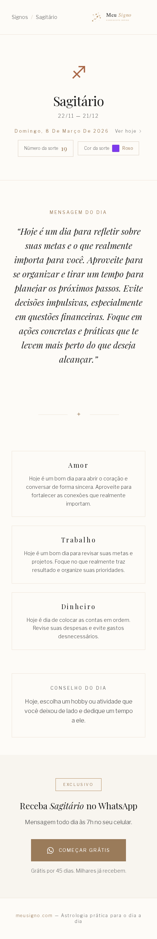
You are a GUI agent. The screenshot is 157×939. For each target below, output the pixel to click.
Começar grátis (84, 850)
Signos (20, 17)
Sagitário (46, 17)
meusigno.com (34, 915)
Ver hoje (125, 131)
